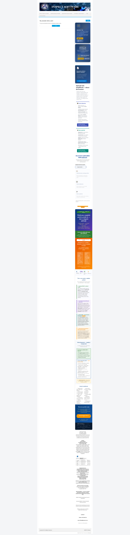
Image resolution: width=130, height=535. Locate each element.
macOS (80, 40)
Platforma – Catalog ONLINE (79, 13)
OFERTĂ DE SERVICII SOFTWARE (55, 13)
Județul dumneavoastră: (80, 164)
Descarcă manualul (82, 80)
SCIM (87, 13)
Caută (88, 20)
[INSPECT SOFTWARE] (65, 10)
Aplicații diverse (42, 15)
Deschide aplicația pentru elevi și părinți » (82, 151)
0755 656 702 (83, 419)
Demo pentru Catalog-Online (67, 13)
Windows (80, 38)
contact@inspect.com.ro (83, 420)
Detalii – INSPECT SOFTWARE (44, 13)
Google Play (81, 58)
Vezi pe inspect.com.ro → (84, 416)
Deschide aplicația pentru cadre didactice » (82, 125)
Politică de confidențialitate (82, 523)
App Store (87, 58)
